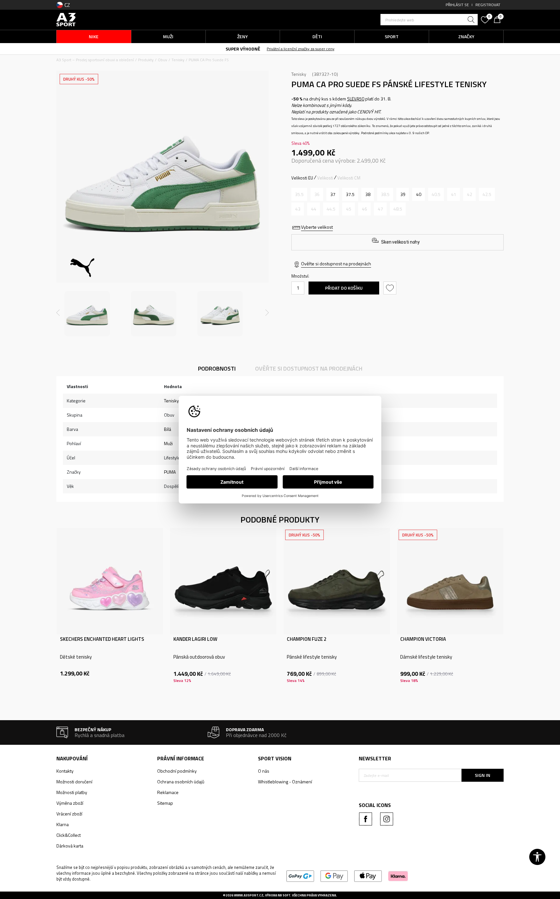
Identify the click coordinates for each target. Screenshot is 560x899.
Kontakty (65, 770)
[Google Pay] (334, 875)
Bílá (167, 429)
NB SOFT (284, 895)
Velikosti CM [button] (348, 178)
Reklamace (168, 792)
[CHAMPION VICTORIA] (450, 581)
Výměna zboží (69, 803)
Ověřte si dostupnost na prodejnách (336, 263)
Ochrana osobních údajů (180, 781)
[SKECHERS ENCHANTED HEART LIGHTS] (110, 581)
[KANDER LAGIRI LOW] (223, 581)
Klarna (62, 824)
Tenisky (177, 60)
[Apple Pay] (368, 875)
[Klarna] (398, 875)
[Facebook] (365, 819)
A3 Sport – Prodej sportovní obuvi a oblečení (95, 60)
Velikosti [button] (325, 178)
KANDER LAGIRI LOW (195, 639)
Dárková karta (69, 845)
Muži (168, 443)
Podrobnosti (217, 368)
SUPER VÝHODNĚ (243, 48)
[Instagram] (386, 819)
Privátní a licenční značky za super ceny (300, 49)
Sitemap (165, 803)
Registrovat (487, 5)
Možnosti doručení (74, 781)
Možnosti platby (71, 792)
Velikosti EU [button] (302, 178)
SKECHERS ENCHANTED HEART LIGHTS (102, 639)
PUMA (170, 471)
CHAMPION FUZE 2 (306, 639)
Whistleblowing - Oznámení (285, 781)
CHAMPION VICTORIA (423, 639)
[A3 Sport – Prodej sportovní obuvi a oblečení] (66, 19)
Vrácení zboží (69, 813)
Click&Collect (68, 835)
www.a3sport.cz (248, 895)
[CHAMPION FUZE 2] (337, 581)
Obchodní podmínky (177, 770)
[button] (429, 19)
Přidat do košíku (344, 287)
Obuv (162, 60)
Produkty (146, 60)
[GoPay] (300, 875)
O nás (263, 770)
